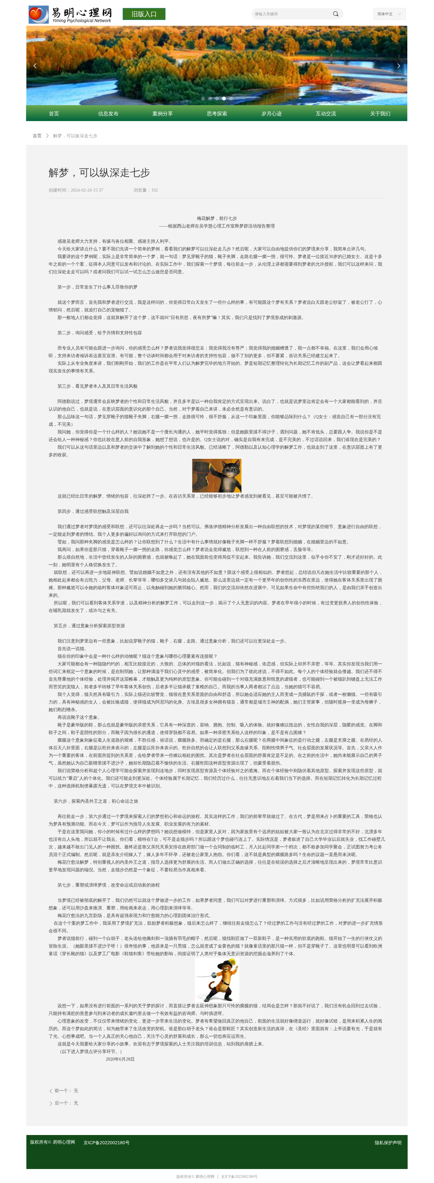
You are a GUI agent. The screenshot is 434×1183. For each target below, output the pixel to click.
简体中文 (385, 14)
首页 (37, 135)
